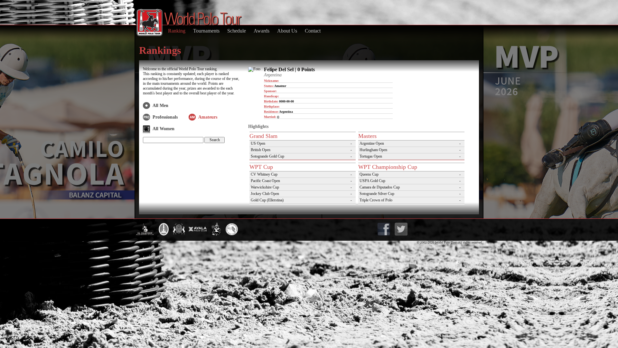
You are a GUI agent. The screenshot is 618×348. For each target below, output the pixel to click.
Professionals (165, 117)
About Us (287, 31)
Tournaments (206, 31)
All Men (160, 105)
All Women (163, 128)
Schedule (236, 31)
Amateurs (207, 117)
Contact (313, 31)
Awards (261, 31)
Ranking (176, 31)
